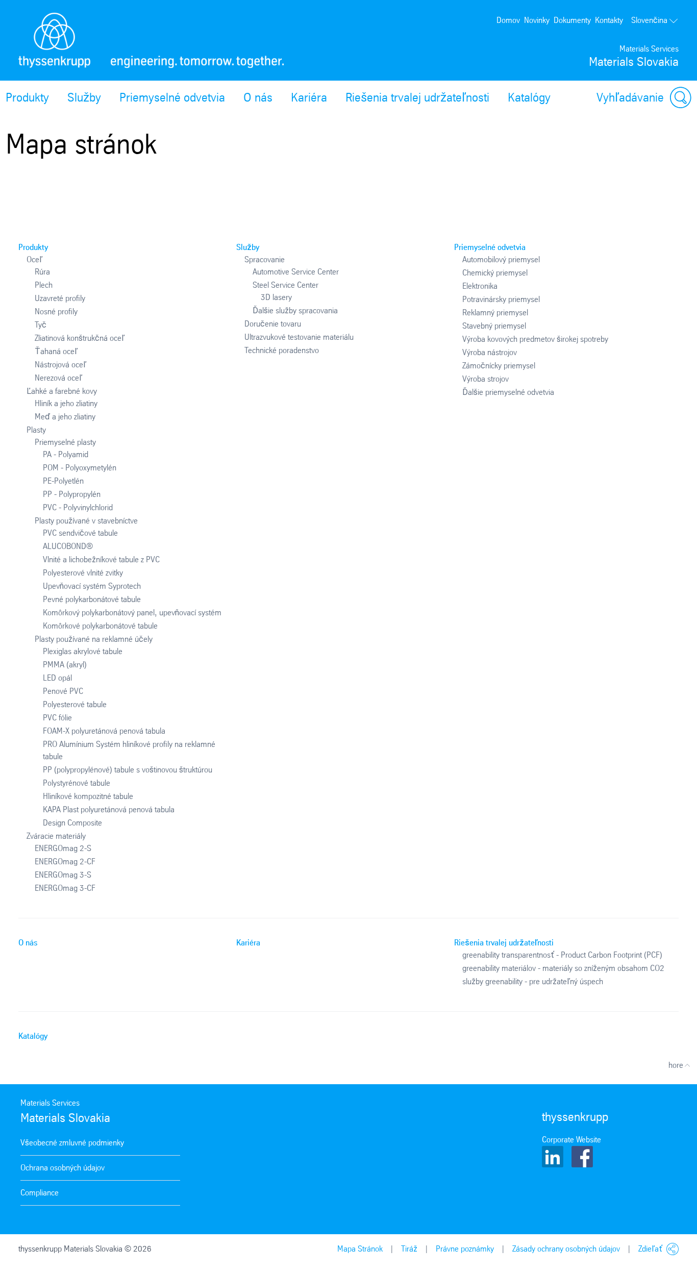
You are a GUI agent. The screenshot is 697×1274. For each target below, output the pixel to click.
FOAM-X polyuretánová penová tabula (104, 731)
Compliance (39, 1192)
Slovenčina (649, 20)
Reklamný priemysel (495, 312)
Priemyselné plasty (65, 442)
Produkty (33, 247)
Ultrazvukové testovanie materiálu (299, 337)
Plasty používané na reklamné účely (94, 639)
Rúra (42, 272)
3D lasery (276, 297)
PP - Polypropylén (72, 494)
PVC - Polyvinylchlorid (78, 507)
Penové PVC (63, 691)
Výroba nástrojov (489, 352)
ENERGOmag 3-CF (65, 888)
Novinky (537, 20)
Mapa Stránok (360, 1249)
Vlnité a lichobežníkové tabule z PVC (101, 559)
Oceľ (34, 259)
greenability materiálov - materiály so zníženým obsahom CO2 (563, 968)
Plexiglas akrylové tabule (82, 651)
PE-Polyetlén (63, 481)
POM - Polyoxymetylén (79, 467)
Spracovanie (264, 259)
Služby (84, 97)
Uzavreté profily (60, 298)
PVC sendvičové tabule (80, 533)
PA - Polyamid (65, 454)
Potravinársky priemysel (501, 299)
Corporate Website (571, 1139)
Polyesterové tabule (75, 704)
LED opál (57, 678)
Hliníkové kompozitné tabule (88, 796)
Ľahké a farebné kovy (62, 391)
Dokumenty (572, 20)
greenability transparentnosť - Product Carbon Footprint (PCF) (562, 955)
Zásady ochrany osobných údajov (566, 1249)
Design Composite (72, 823)
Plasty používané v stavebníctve (86, 521)
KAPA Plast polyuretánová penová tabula (109, 809)
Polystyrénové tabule (76, 783)
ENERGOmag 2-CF (65, 861)
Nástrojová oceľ (60, 364)
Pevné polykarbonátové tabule (92, 599)
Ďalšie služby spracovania (295, 310)
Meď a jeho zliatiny (65, 416)
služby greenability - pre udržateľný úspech (532, 981)
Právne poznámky (465, 1249)
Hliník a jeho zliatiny (66, 403)
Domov (508, 20)
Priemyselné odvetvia (172, 97)
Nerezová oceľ (58, 378)
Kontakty (609, 20)
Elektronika (479, 286)
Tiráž (409, 1249)
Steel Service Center (285, 285)
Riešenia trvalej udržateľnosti (417, 97)
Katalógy (529, 97)
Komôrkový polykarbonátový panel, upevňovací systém (132, 612)
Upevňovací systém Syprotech (92, 586)
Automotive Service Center (296, 272)
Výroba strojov (485, 379)
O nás (257, 97)
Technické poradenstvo (281, 350)
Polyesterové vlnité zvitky (83, 573)
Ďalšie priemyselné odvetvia (508, 392)
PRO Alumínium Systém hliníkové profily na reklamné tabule (129, 750)
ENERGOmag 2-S (63, 848)
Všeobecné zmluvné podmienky (72, 1142)
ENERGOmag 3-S (63, 875)
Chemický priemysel (495, 273)
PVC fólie (57, 717)
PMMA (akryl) (65, 664)
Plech (44, 285)
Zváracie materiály (56, 836)
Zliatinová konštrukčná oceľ (80, 338)
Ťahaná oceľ (56, 351)
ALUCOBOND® (68, 546)
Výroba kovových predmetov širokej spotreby (535, 339)
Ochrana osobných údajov (62, 1167)
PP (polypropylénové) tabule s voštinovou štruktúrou (127, 770)
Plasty (36, 430)
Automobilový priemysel (501, 259)
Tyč (40, 325)
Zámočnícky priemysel (498, 365)
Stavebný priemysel (494, 326)
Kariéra (309, 97)
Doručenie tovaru (272, 324)
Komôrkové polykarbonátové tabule (100, 626)
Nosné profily (56, 311)
